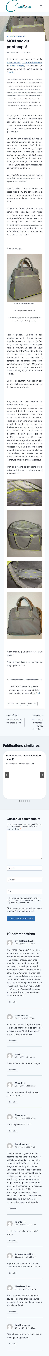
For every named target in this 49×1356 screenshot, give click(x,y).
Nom (11, 868)
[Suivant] (42, 775)
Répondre (12, 1002)
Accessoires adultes (16, 36)
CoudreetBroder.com (32, 62)
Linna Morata (17, 66)
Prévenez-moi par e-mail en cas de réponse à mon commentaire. (24, 909)
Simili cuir (32, 703)
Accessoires (13, 703)
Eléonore (20, 1115)
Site (9, 891)
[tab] (19, 801)
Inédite (10, 72)
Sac (23, 703)
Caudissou (14, 52)
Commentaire (14, 829)
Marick (18, 1083)
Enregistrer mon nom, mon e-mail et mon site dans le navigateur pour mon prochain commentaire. (25, 900)
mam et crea (21, 1015)
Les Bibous (21, 1325)
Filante (18, 1222)
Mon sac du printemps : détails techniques (37, 722)
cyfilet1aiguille (23, 941)
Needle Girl (21, 1286)
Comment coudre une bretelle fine (14, 719)
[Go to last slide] (7, 775)
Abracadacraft (13, 62)
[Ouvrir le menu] (41, 6)
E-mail (11, 880)
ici (39, 693)
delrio (18, 1054)
